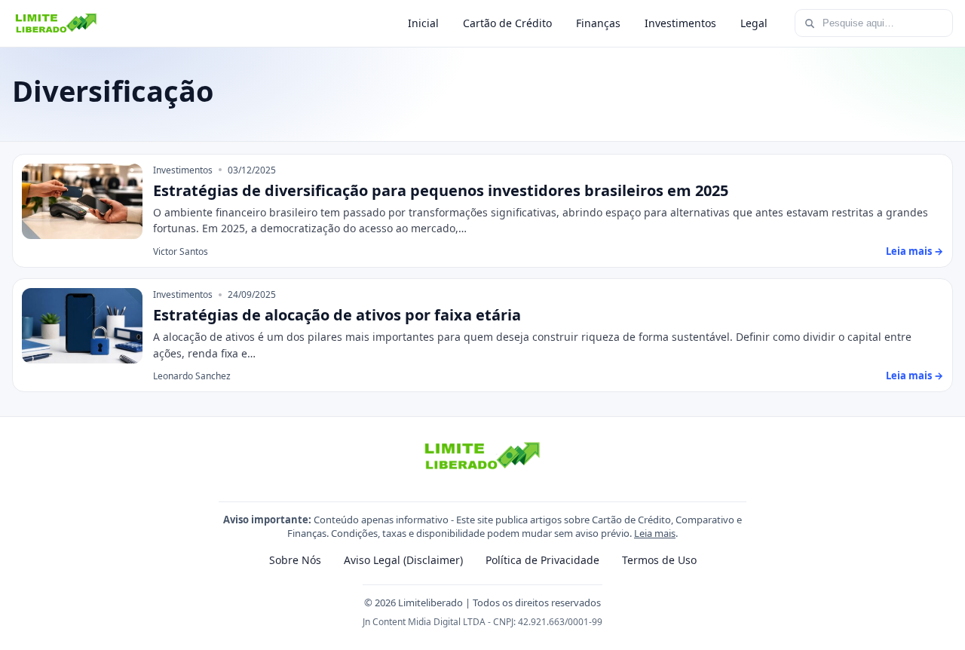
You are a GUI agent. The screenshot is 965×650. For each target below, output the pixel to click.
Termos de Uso (659, 560)
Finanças (598, 23)
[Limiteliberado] (56, 23)
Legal (753, 23)
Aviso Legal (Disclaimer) (403, 560)
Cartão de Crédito (507, 23)
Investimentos (680, 23)
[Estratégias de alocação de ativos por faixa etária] (82, 325)
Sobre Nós (295, 560)
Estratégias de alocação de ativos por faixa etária (337, 315)
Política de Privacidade (542, 560)
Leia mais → (914, 251)
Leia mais (655, 533)
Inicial (423, 23)
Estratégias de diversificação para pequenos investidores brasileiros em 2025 (440, 190)
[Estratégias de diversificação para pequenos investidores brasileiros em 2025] (82, 201)
